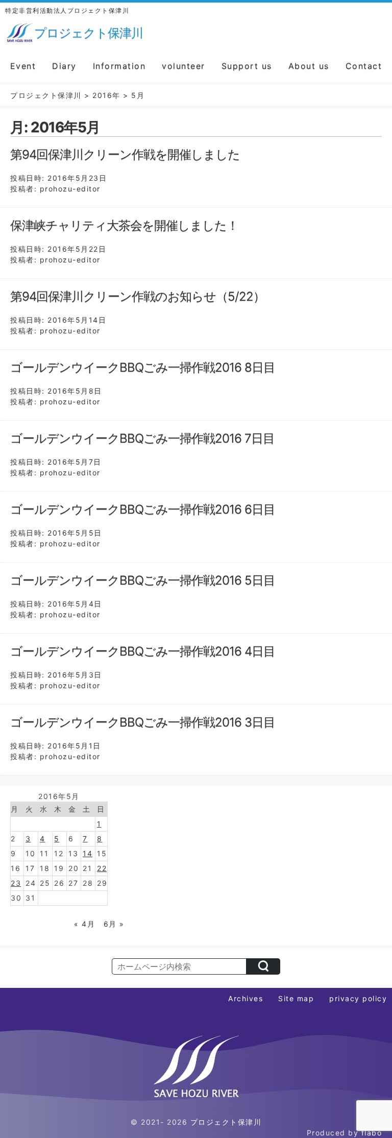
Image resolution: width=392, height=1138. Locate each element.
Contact (364, 66)
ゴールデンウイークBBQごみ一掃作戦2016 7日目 (142, 438)
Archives (245, 998)
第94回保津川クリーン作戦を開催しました (125, 154)
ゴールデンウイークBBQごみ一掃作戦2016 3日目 (142, 722)
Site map (296, 998)
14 (87, 853)
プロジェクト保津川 (226, 1122)
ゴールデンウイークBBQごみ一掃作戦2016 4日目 (142, 651)
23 (16, 883)
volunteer (183, 66)
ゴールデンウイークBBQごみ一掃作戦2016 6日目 (142, 509)
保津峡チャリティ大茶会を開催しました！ (124, 225)
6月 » (114, 923)
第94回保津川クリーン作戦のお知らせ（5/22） (137, 296)
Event (23, 66)
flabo (371, 1132)
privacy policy (358, 998)
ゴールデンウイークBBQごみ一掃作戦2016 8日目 (142, 367)
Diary (64, 66)
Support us (247, 66)
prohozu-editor (70, 188)
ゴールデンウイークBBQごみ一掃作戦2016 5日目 (142, 580)
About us (308, 66)
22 (102, 868)
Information (119, 66)
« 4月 (84, 923)
